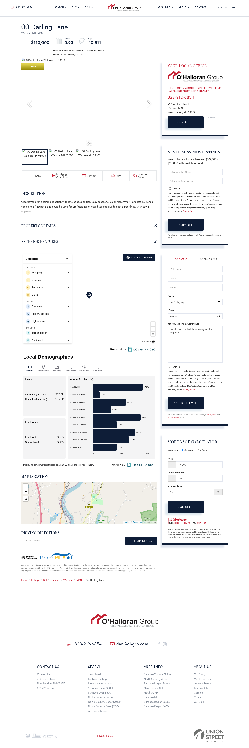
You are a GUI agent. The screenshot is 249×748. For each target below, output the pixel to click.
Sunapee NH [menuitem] (151, 697)
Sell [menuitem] (87, 7)
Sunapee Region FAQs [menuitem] (156, 706)
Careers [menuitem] (198, 692)
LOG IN (220, 7)
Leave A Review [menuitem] (203, 683)
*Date (171, 296)
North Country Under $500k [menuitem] (104, 701)
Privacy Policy (188, 211)
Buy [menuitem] (74, 7)
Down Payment (176, 472)
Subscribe (186, 225)
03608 (79, 580)
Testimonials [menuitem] (201, 688)
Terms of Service (173, 417)
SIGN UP (234, 7)
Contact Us (185, 122)
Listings (35, 580)
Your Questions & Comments (183, 323)
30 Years (188, 450)
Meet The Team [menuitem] (202, 679)
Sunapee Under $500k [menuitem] (101, 688)
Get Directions (141, 541)
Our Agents (211, 117)
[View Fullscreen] (25, 498)
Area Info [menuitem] (164, 7)
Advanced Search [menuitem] (98, 711)
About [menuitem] (183, 7)
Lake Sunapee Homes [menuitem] (100, 683)
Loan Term (173, 450)
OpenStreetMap (139, 522)
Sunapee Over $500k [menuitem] (100, 692)
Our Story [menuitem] (199, 674)
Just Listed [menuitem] (94, 674)
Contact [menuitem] (201, 7)
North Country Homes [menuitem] (100, 697)
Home (24, 580)
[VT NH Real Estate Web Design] (192, 735)
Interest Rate (175, 486)
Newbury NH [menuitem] (151, 692)
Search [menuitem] (59, 7)
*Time (171, 310)
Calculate (185, 507)
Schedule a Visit (208, 259)
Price (170, 458)
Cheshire (55, 580)
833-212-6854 (24, 7)
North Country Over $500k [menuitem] (103, 706)
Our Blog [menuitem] (199, 701)
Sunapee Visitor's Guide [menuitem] (157, 674)
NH (45, 580)
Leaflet (127, 522)
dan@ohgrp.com (132, 644)
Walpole (68, 580)
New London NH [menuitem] (153, 688)
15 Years (202, 450)
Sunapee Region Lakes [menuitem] (157, 701)
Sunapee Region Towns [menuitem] (157, 683)
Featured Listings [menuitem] (98, 679)
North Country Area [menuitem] (155, 679)
